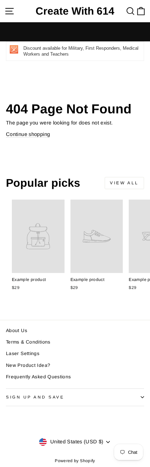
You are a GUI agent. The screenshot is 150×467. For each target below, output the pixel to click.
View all (124, 182)
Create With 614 (75, 11)
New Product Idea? (28, 365)
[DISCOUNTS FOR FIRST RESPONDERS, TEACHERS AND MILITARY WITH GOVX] (75, 32)
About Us (16, 330)
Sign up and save (35, 397)
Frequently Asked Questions (38, 376)
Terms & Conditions (28, 342)
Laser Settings (22, 353)
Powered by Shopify (75, 460)
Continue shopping (28, 134)
